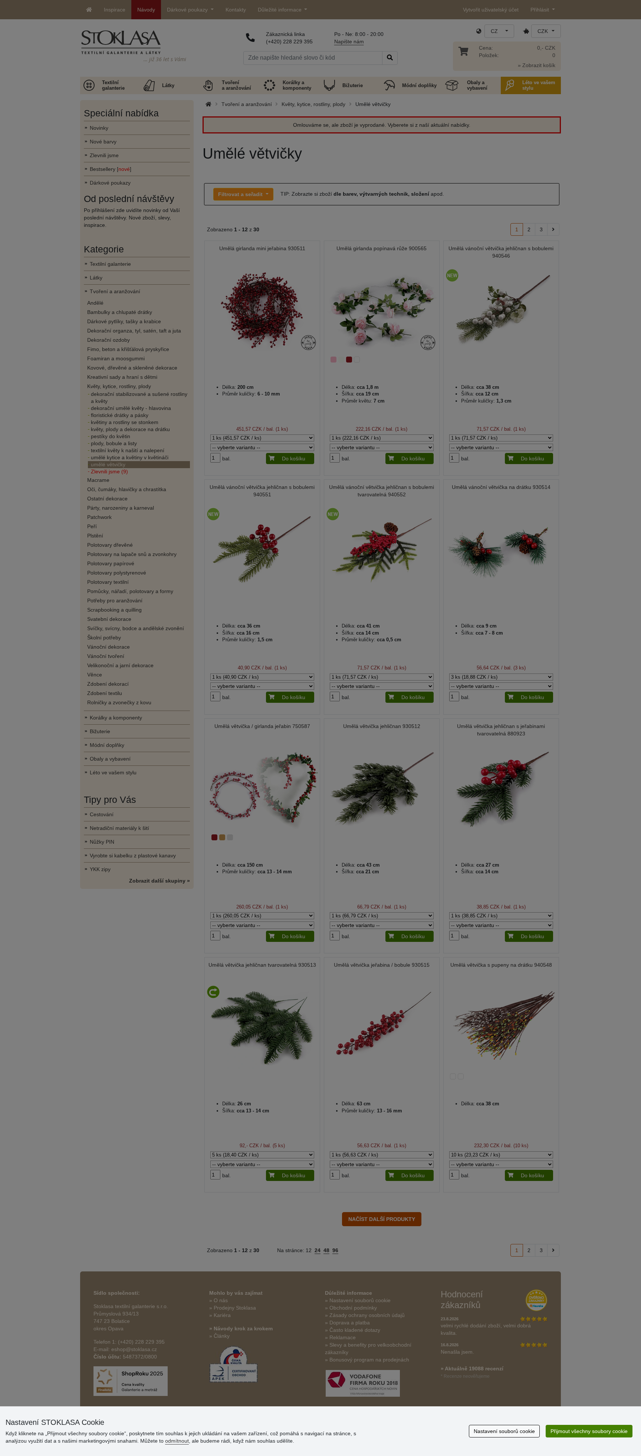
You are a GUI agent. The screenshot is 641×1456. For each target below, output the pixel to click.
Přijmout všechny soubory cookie (589, 1431)
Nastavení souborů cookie (504, 1431)
